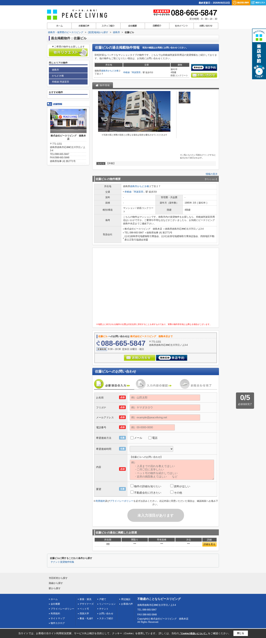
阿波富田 (136, 72)
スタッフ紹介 (106, 618)
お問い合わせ (106, 613)
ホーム (54, 599)
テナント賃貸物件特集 (62, 562)
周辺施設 (125, 599)
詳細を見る (209, 544)
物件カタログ (58, 623)
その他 (178, 492)
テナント (104, 608)
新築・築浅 (85, 599)
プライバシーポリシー (121, 501)
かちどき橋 (113, 70)
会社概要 (55, 604)
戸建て (102, 599)
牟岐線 (126, 72)
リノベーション (107, 604)
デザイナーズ (87, 604)
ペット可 (84, 608)
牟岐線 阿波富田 (60, 81)
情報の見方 (212, 174)
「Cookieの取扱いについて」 (193, 633)
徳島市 (104, 70)
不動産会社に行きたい (147, 492)
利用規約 (100, 501)
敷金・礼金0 (86, 618)
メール (138, 437)
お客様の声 (127, 604)
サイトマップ (58, 618)
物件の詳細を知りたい (147, 486)
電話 (154, 437)
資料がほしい (182, 486)
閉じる (240, 633)
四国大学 (84, 613)
